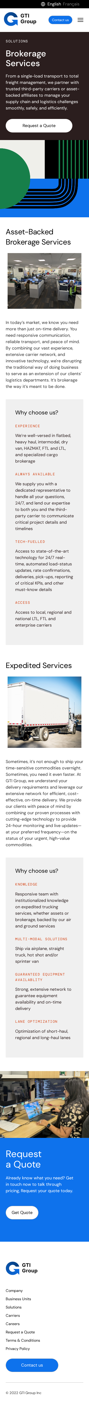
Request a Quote (39, 125)
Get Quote (22, 1212)
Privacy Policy (18, 1348)
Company (14, 1290)
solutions (17, 41)
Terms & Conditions (23, 1340)
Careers (13, 1323)
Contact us (60, 20)
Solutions (14, 1307)
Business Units (18, 1298)
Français (71, 4)
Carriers (13, 1315)
